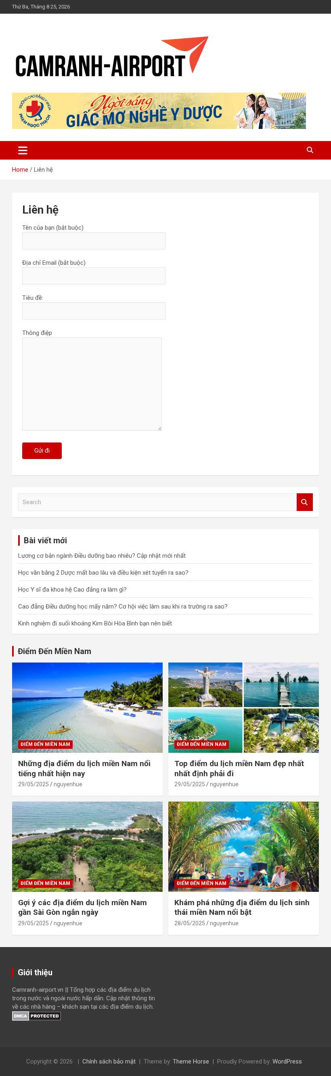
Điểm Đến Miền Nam (54, 651)
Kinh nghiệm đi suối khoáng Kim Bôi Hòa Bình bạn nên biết (95, 623)
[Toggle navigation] (23, 150)
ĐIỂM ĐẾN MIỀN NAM (45, 744)
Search (305, 502)
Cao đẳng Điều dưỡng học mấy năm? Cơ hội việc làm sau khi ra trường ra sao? (123, 606)
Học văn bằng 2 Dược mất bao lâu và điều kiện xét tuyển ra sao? (103, 572)
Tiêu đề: (32, 297)
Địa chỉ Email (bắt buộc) (54, 262)
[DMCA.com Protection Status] (36, 1015)
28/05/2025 (189, 923)
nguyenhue (68, 784)
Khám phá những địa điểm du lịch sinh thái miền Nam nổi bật (242, 907)
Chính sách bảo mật (109, 1061)
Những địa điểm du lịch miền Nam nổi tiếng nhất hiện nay (84, 768)
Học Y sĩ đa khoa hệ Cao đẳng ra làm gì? (72, 589)
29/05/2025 (33, 784)
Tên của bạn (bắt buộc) (53, 227)
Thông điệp (37, 333)
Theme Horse (191, 1061)
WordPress (287, 1061)
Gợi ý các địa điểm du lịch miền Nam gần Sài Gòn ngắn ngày (82, 907)
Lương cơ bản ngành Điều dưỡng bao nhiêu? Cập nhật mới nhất (102, 555)
